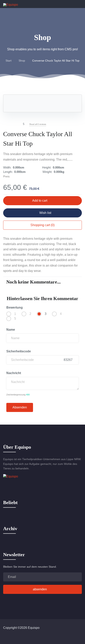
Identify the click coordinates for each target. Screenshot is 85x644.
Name (11, 329)
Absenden (19, 407)
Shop (22, 60)
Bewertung (14, 307)
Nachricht (14, 373)
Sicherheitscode (19, 351)
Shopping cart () (42, 225)
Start (8, 60)
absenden (40, 589)
